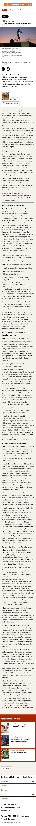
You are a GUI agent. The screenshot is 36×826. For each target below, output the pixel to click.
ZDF (15, 816)
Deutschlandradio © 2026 (11, 822)
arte (27, 816)
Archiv (5, 16)
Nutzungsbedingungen (10, 807)
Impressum (5, 810)
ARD (10, 816)
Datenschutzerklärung (10, 804)
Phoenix (21, 816)
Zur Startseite (6, 768)
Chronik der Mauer (8, 819)
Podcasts (23, 10)
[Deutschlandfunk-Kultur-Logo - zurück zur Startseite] (18, 4)
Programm (13, 10)
